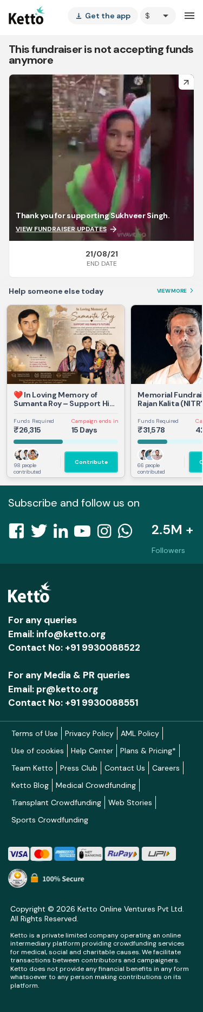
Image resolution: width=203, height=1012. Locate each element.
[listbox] (103, 15)
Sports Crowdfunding (49, 820)
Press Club (78, 768)
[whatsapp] (128, 534)
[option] (158, 15)
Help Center (92, 750)
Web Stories (130, 802)
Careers (166, 768)
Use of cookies (37, 750)
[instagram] (107, 534)
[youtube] (85, 534)
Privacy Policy (89, 733)
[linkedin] (64, 534)
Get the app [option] (102, 16)
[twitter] (42, 534)
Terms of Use (34, 733)
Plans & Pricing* (148, 750)
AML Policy (140, 733)
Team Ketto (32, 768)
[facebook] (19, 534)
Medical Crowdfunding (96, 785)
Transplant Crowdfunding (56, 802)
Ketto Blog (30, 785)
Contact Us (124, 768)
